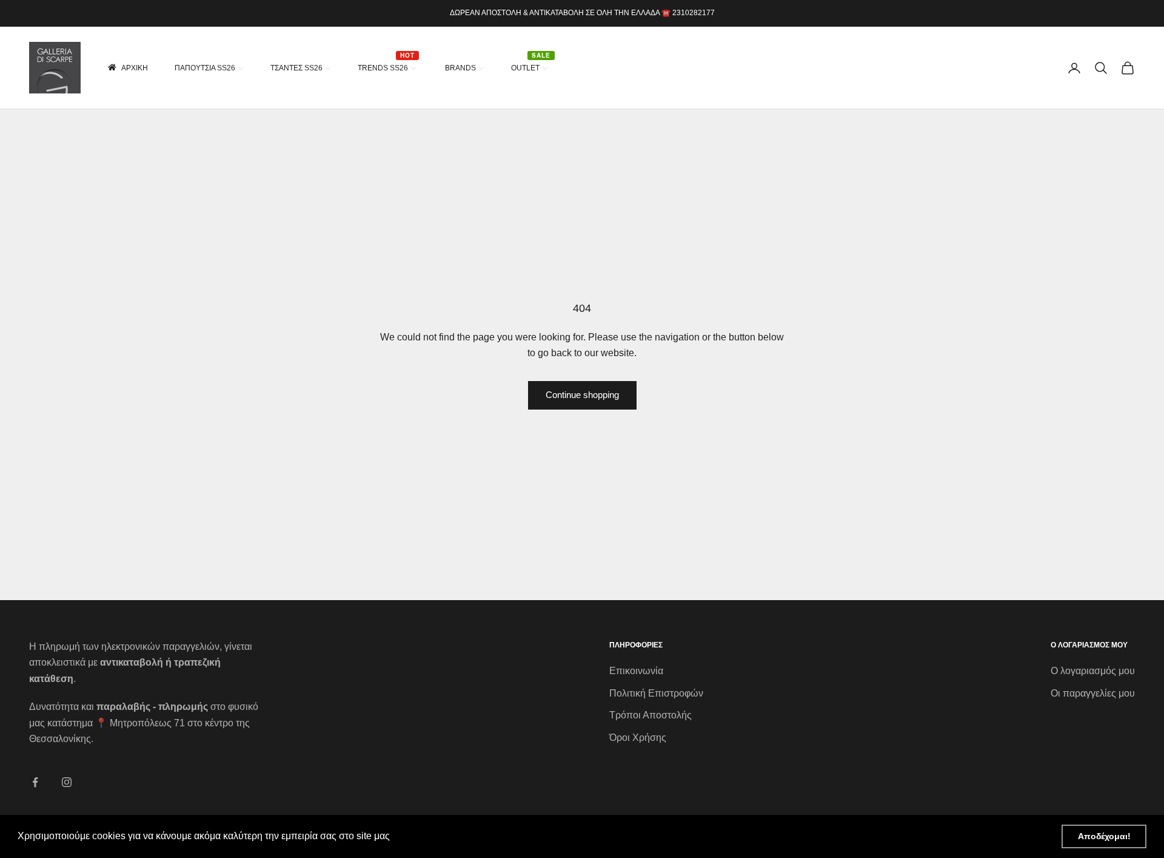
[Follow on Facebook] (35, 782)
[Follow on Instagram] (67, 782)
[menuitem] (127, 67)
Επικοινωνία (636, 671)
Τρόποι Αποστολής (650, 715)
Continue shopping (582, 395)
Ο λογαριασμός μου (1093, 671)
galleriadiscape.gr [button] (432, 836)
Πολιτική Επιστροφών (656, 693)
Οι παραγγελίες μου (1093, 693)
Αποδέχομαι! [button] (1104, 836)
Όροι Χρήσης (637, 737)
